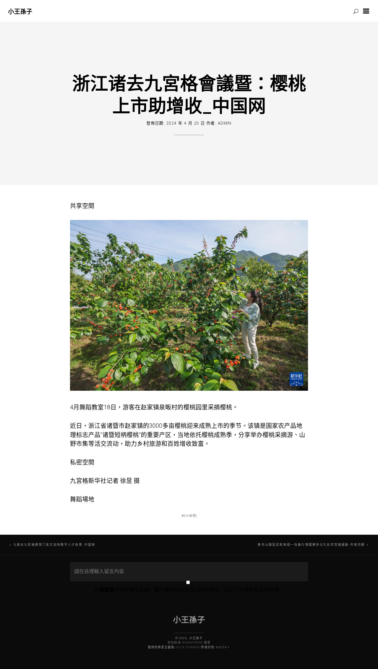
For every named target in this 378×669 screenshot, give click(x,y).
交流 (106, 443)
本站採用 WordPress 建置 (188, 642)
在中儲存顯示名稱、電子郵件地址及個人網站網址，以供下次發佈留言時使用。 (189, 590)
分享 (244, 434)
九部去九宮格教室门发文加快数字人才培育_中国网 (54, 545)
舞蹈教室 (91, 407)
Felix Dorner (187, 647)
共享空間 (82, 205)
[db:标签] (190, 516)
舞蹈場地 (82, 499)
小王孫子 (20, 11)
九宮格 (79, 480)
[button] (367, 11)
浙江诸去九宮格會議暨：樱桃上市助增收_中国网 (189, 94)
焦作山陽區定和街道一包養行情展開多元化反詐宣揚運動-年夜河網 (311, 545)
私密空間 (82, 462)
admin (225, 123)
